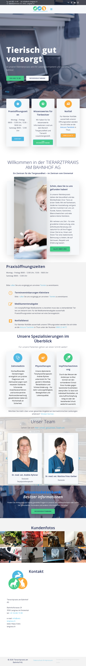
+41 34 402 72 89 (16, 613)
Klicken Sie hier (47, 414)
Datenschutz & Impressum (43, 660)
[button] (34, 485)
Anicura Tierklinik (67, 127)
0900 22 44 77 (61, 327)
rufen (12, 285)
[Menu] (51, 9)
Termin (43, 285)
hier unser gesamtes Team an (50, 427)
